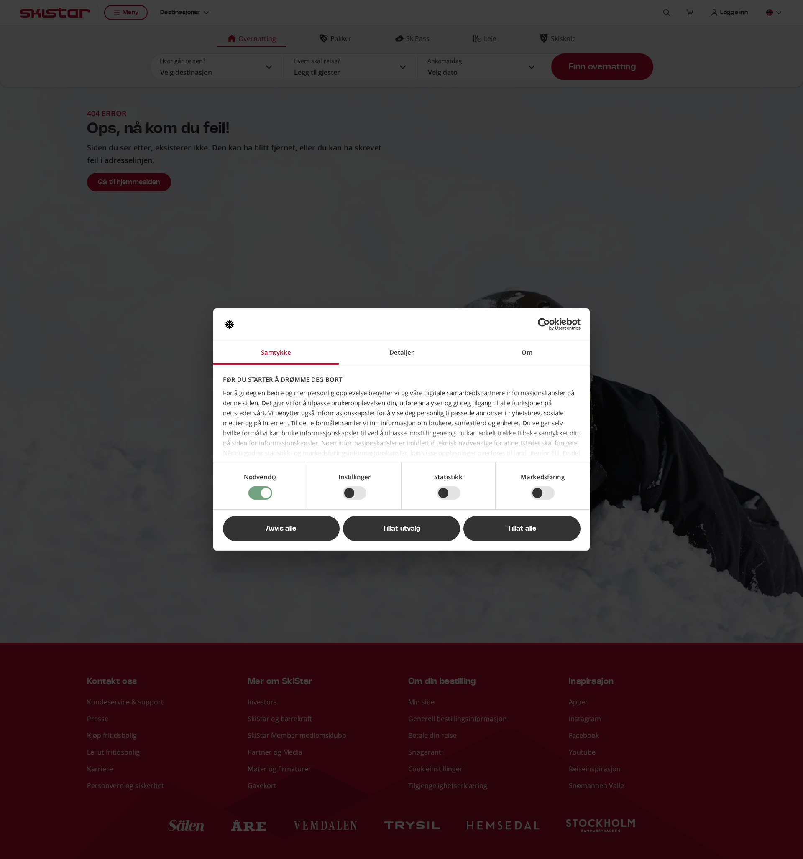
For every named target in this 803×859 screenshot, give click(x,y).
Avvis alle (281, 528)
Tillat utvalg (401, 528)
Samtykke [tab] (276, 352)
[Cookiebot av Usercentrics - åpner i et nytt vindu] (544, 324)
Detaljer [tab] (401, 352)
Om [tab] (527, 352)
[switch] (354, 493)
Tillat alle (521, 528)
